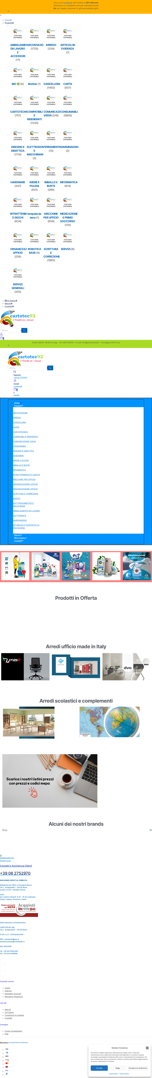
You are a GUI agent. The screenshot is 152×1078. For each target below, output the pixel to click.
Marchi (8, 1009)
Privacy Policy (124, 1073)
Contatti (8, 1018)
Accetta (99, 1068)
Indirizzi (8, 991)
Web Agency (4, 1042)
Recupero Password (14, 996)
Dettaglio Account (13, 994)
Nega (118, 1068)
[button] (147, 1048)
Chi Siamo (9, 1012)
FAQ (6, 1034)
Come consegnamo (13, 1031)
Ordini (7, 988)
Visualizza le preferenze (138, 1068)
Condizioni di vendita (14, 1015)
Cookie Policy (113, 1073)
